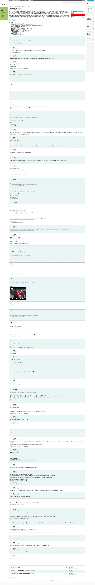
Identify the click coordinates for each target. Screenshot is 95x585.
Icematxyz (72, 570)
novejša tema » (57, 580)
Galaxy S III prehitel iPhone (15, 8)
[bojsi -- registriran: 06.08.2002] (11, 381)
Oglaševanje (16, 583)
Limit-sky (72, 573)
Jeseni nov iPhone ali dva (14, 27)
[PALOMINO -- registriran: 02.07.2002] (11, 472)
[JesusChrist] (11, 247)
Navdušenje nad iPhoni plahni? (15, 34)
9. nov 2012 (14, 9)
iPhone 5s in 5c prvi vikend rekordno (15, 26)
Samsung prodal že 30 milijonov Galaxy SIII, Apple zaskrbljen (19, 30)
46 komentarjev (12, 20)
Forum (2, 10)
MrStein (14, 179)
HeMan (14, 431)
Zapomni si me (90, 12)
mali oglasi (3, 11)
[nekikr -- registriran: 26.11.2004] (11, 138)
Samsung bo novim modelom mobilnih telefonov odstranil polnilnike (20, 24)
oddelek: (41, 580)
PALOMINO (15, 471)
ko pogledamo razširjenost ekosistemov (57, 16)
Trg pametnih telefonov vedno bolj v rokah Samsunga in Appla (21, 573)
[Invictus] (11, 500)
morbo (14, 36)
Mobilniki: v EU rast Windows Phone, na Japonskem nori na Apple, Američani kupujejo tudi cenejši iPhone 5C (25, 25)
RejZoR (14, 47)
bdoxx (14, 277)
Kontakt (20, 583)
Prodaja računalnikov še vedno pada (16, 23)
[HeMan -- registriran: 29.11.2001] (11, 431)
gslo (13, 493)
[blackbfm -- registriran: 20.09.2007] (11, 510)
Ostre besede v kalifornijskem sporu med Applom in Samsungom (21, 570)
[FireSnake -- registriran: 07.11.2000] (11, 450)
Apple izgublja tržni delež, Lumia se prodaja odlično (18, 29)
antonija (14, 61)
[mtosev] (11, 340)
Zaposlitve (2, 15)
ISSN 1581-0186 (23, 583)
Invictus (14, 499)
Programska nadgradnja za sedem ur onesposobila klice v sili (21, 0)
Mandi (11, 571)
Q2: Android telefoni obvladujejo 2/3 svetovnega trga (18, 31)
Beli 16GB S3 (12, 441)
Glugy (14, 91)
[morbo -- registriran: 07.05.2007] (11, 37)
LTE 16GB (25, 441)
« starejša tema (37, 580)
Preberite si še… (11, 22)
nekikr (14, 137)
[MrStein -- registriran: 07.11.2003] (11, 180)
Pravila (1, 583)
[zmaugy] (11, 311)
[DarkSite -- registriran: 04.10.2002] (11, 56)
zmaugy (14, 311)
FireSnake (14, 449)
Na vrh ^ (93, 583)
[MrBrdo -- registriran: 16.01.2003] (11, 112)
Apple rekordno (13, 33)
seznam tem (88, 26)
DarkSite (14, 55)
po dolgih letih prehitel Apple (26, 11)
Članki (1, 13)
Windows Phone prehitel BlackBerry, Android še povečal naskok (19, 28)
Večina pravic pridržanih (6, 583)
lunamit (14, 71)
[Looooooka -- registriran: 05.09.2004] (11, 102)
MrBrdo (14, 111)
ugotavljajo (58, 11)
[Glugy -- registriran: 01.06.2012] (11, 92)
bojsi (14, 380)
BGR (9, 11)
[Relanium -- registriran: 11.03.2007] (11, 264)
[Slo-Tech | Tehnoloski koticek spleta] (5, 4)
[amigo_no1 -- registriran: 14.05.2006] (11, 206)
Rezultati (20, 9)
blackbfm (14, 509)
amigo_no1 (15, 205)
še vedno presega (56, 13)
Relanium (14, 264)
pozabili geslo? (89, 19)
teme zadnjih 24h (4, 12)
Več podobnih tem (11, 577)
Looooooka (15, 101)
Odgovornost (12, 583)
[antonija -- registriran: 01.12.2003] (11, 62)
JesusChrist (15, 246)
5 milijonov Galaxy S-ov (14, 32)
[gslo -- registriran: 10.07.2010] (11, 494)
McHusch (12, 568)
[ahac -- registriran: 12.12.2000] (11, 166)
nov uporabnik (89, 18)
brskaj (2, 16)
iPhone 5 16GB (38, 441)
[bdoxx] (11, 278)
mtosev (14, 339)
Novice (14, 568)
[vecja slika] (77, 15)
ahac (14, 165)
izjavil (19, 115)
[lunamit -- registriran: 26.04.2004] (11, 72)
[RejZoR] (11, 48)
